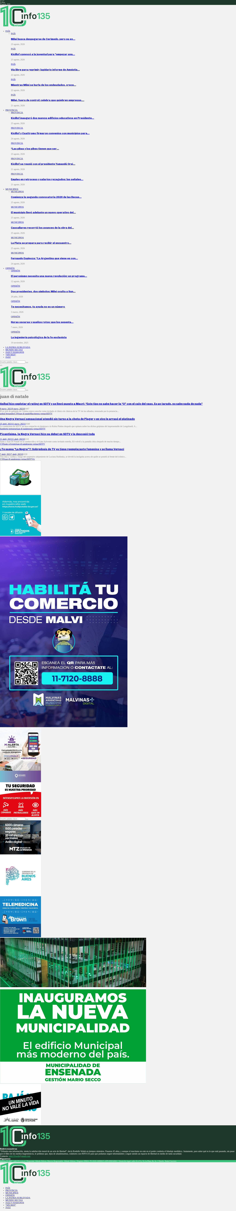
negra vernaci (41, 413)
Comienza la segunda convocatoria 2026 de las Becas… (46, 197)
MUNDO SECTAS (14, 350)
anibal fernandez (7, 413)
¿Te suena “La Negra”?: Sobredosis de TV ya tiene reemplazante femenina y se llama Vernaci (62, 449)
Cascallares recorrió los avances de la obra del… (42, 227)
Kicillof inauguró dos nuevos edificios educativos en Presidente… (52, 118)
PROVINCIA (11, 110)
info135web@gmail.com (19, 1156)
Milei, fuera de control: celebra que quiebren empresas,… (47, 100)
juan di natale (24, 413)
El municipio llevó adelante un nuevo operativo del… (43, 212)
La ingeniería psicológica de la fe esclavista (39, 337)
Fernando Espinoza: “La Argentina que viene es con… (44, 258)
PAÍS (7, 31)
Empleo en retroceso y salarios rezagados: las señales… (47, 179)
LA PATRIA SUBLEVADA (17, 347)
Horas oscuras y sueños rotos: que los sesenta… (42, 322)
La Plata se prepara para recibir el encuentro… (41, 243)
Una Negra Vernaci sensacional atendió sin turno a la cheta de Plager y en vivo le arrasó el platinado (67, 419)
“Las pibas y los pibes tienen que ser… (35, 148)
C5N (16, 413)
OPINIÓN (10, 268)
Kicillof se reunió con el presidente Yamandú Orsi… (43, 164)
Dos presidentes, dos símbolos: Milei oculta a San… (43, 291)
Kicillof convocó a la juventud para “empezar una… (43, 54)
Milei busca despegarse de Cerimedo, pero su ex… (43, 39)
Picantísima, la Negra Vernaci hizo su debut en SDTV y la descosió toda (47, 434)
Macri (32, 413)
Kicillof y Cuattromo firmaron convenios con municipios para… (50, 133)
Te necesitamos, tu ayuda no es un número (38, 306)
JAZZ (8, 357)
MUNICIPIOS (11, 189)
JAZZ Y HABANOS (14, 352)
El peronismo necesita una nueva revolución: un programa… (49, 276)
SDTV (49, 413)
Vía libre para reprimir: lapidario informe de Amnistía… (45, 69)
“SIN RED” (10, 354)
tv (34, 459)
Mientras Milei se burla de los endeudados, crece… (43, 84)
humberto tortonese (8, 429)
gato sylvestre (10, 444)
